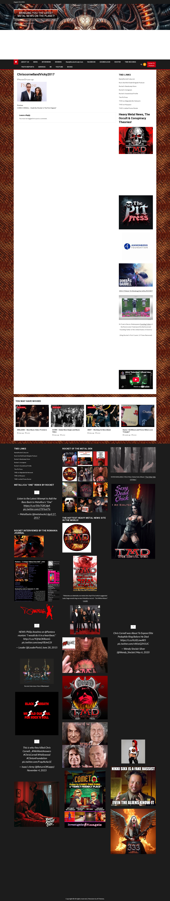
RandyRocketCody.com (74, 62)
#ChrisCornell (30, 754)
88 (50, 67)
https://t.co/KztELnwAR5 (133, 640)
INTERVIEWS (46, 62)
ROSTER (118, 62)
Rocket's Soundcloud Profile (128, 93)
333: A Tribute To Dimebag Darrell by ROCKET (136, 291)
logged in (31, 118)
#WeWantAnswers (41, 751)
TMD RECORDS (130, 62)
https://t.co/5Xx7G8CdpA (37, 505)
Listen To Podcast (151, 64)
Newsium (91, 899)
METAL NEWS (21, 407)
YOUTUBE (59, 67)
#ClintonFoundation (37, 758)
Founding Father (145, 324)
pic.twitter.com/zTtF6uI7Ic (36, 509)
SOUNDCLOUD (105, 62)
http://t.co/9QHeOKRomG (36, 638)
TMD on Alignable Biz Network (129, 101)
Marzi (43, 686)
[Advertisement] (85, 44)
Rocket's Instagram (125, 90)
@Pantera (50, 631)
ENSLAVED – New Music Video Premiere (32, 430)
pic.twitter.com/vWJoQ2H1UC (133, 643)
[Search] (141, 64)
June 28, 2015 (49, 647)
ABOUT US (25, 62)
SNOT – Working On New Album (99, 430)
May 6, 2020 (143, 652)
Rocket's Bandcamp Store (127, 86)
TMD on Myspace (125, 104)
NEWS (35, 62)
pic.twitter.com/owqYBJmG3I (37, 642)
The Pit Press (123, 97)
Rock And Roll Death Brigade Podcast (131, 82)
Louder (85, 601)
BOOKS (70, 67)
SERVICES (41, 67)
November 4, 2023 (37, 770)
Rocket (21, 79)
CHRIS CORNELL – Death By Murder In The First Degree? (36, 106)
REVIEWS (58, 62)
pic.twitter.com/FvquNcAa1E (36, 761)
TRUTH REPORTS (27, 67)
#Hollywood (44, 754)
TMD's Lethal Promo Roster (128, 108)
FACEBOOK (91, 62)
